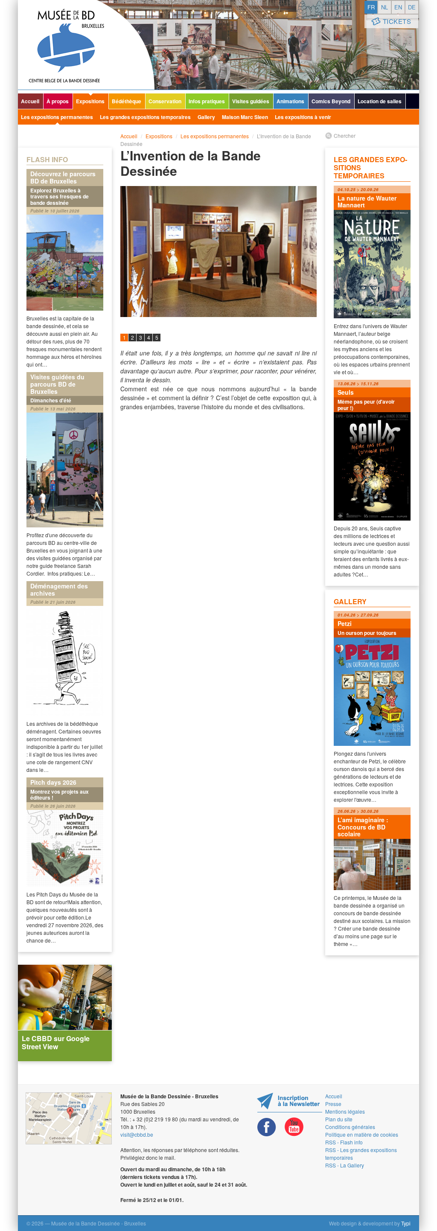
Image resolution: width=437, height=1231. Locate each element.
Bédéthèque (126, 101)
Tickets (397, 21)
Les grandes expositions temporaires (145, 117)
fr (371, 7)
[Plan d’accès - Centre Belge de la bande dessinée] (69, 1118)
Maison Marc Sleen (245, 117)
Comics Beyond (331, 101)
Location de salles (380, 101)
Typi (406, 1223)
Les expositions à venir (303, 117)
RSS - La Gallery (344, 1165)
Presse (333, 1103)
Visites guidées (250, 101)
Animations (290, 101)
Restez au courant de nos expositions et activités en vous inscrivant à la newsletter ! (289, 1102)
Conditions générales (350, 1126)
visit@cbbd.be (136, 1134)
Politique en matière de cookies (361, 1134)
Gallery (206, 117)
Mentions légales (345, 1111)
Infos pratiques (207, 101)
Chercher (344, 135)
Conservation (165, 101)
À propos (58, 101)
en (398, 7)
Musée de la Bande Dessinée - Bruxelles (86, 45)
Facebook (267, 1127)
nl (384, 7)
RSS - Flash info (344, 1142)
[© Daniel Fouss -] (218, 251)
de (412, 7)
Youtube (294, 1127)
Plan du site (339, 1119)
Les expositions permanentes (57, 117)
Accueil (30, 101)
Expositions (90, 101)
